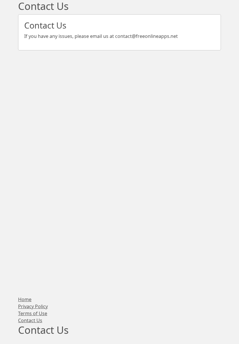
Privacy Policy (33, 306)
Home (24, 299)
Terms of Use (32, 313)
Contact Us (30, 320)
